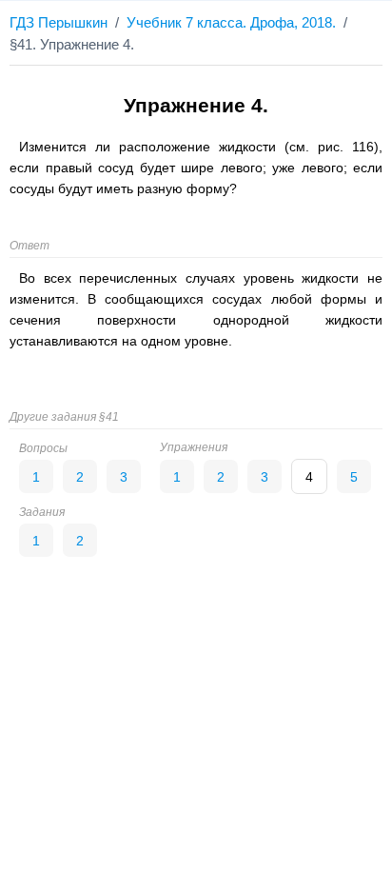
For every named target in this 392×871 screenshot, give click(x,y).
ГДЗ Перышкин (59, 22)
